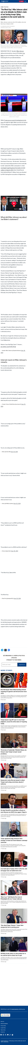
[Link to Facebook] (1, 1034)
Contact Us (3, 1032)
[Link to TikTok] (10, 1035)
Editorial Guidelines (4, 1023)
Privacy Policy (3, 1025)
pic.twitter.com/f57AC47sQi (8, 346)
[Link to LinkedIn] (12, 1035)
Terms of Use (3, 1029)
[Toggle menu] (26, 1)
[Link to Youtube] (7, 1034)
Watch (22, 1)
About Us (2, 1021)
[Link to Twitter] (5, 1034)
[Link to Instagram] (3, 1034)
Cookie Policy (3, 1027)
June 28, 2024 (14, 451)
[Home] (4, 1)
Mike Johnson (20, 51)
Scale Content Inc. (15, 1009)
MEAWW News (3, 1009)
